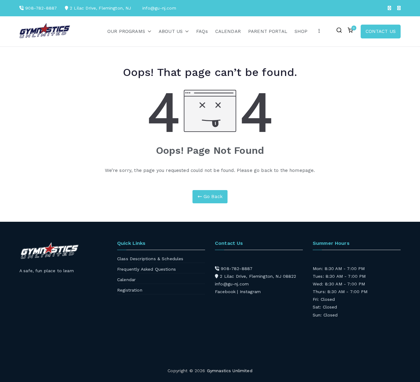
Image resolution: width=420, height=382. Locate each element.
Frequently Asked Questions (146, 269)
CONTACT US (381, 31)
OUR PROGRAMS (126, 31)
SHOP (301, 31)
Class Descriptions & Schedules (150, 258)
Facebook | (227, 291)
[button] (148, 31)
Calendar (126, 279)
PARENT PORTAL (267, 31)
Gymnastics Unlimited (229, 370)
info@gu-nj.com (232, 283)
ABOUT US (171, 31)
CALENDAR (228, 31)
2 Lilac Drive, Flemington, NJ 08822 (257, 276)
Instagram (250, 291)
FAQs (202, 31)
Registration (129, 290)
